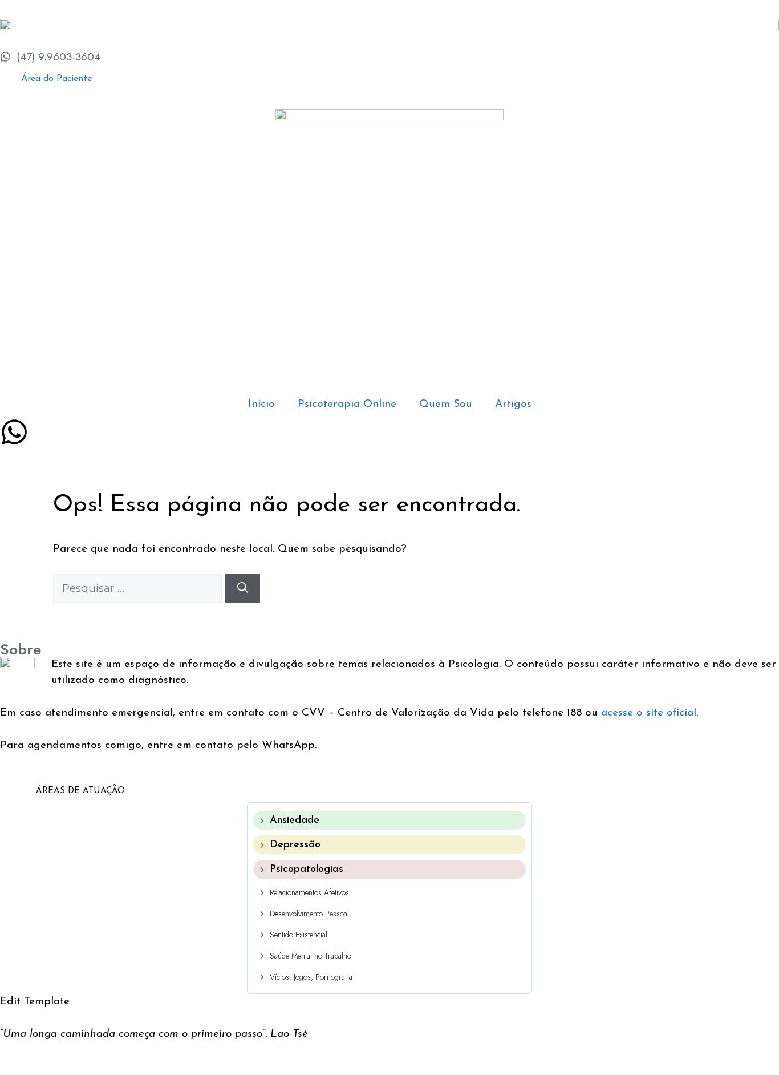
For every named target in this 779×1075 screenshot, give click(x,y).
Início (261, 404)
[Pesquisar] (242, 588)
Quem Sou (445, 404)
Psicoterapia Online (347, 404)
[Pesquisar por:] (139, 589)
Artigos (513, 404)
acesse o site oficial (648, 713)
